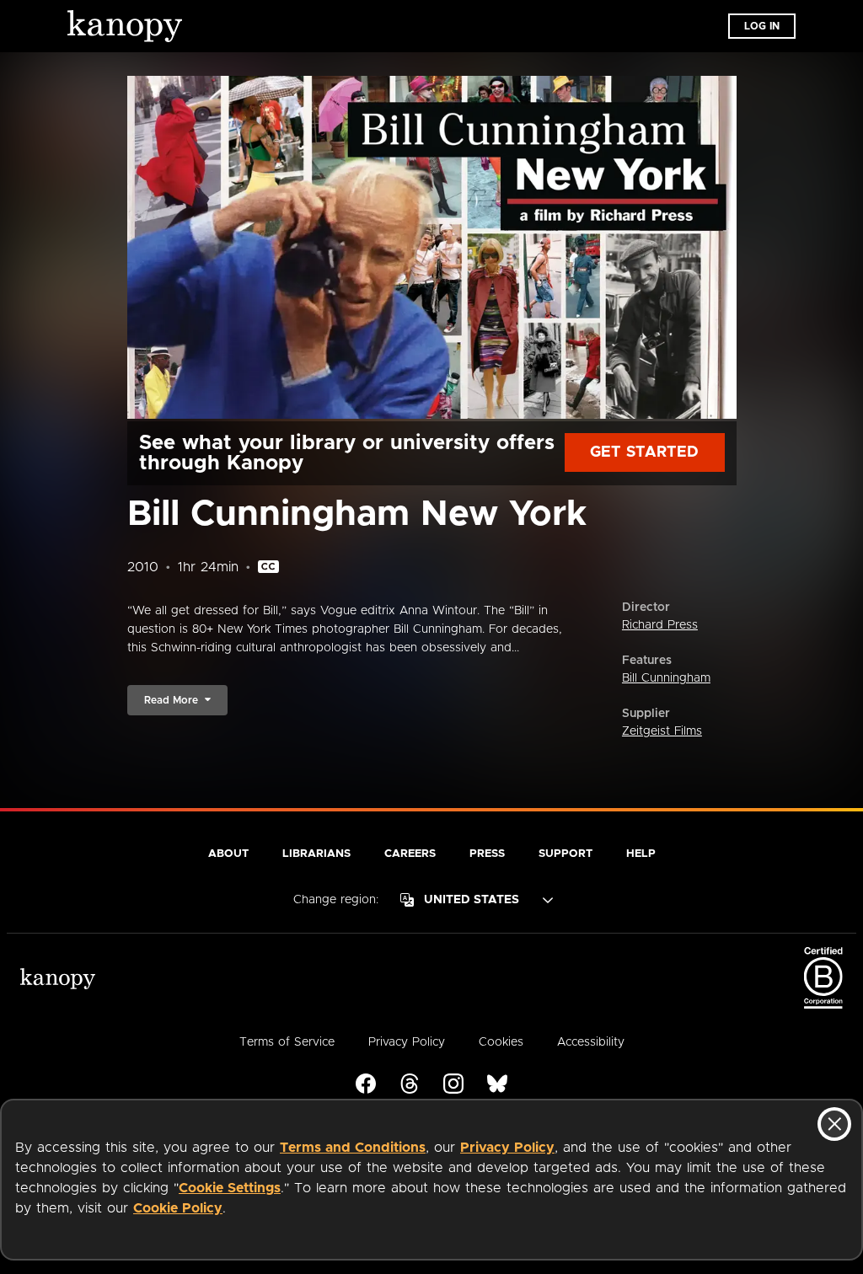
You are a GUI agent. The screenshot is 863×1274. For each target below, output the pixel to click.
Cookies (501, 1042)
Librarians (316, 853)
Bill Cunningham (666, 678)
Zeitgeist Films (662, 731)
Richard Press (660, 625)
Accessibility (590, 1042)
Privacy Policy (507, 1147)
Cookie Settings (230, 1188)
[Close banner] (834, 1124)
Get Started (644, 452)
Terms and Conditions (353, 1147)
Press (487, 853)
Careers (410, 853)
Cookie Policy (177, 1208)
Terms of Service (287, 1042)
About (228, 853)
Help (641, 853)
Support (565, 853)
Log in (762, 26)
